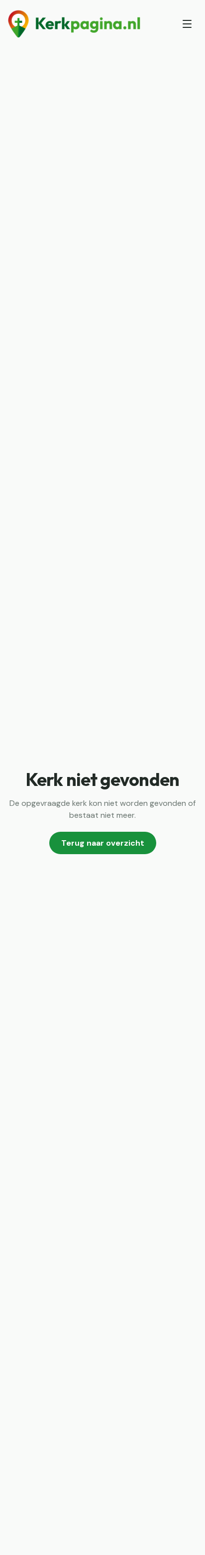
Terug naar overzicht (102, 843)
